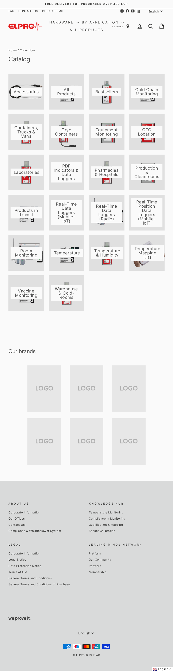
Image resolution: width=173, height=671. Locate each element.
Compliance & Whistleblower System (34, 530)
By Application (101, 22)
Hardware (62, 22)
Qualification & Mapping (106, 524)
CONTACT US (28, 11)
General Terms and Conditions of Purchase (39, 584)
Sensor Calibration (102, 530)
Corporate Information (24, 512)
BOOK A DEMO (52, 11)
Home (12, 50)
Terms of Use (18, 572)
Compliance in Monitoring (107, 518)
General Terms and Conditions (30, 578)
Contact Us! (17, 524)
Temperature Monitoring (106, 512)
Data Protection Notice (25, 566)
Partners (95, 566)
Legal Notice (17, 559)
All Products (86, 30)
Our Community (100, 559)
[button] (162, 669)
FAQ (11, 11)
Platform (95, 553)
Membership (97, 572)
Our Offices (16, 518)
